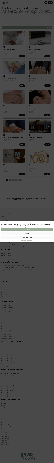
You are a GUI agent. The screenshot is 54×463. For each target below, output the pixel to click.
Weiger (27, 233)
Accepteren (27, 229)
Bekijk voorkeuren (27, 237)
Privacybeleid (23, 240)
